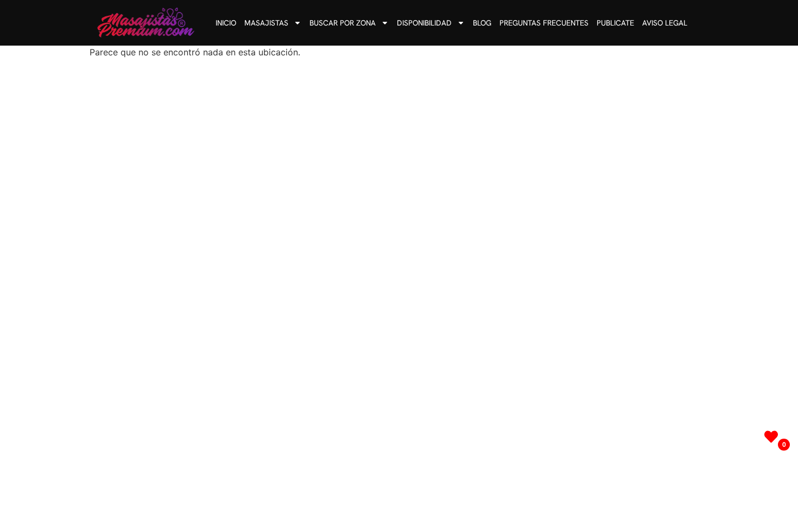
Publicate (615, 23)
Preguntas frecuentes (543, 23)
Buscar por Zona (342, 23)
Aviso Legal (664, 23)
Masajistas (266, 23)
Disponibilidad (424, 23)
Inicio (226, 23)
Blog (482, 23)
